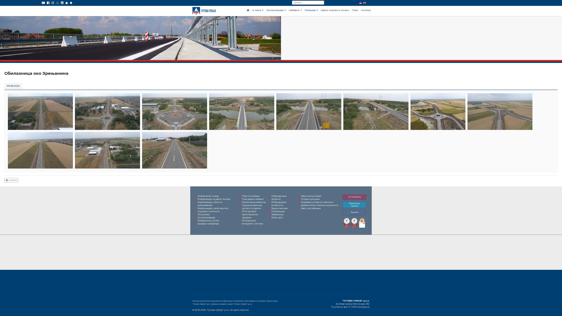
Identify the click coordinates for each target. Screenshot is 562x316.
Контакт (366, 10)
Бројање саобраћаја (208, 223)
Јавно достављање (311, 208)
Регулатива (204, 214)
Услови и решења (310, 199)
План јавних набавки (253, 199)
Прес (355, 10)
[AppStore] (67, 3)
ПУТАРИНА (354, 197)
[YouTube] (43, 3)
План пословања (250, 196)
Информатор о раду (208, 196)
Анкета (354, 212)
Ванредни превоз (354, 204)
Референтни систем (208, 220)
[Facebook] (48, 3)
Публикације (278, 211)
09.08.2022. (13, 86)
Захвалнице (277, 214)
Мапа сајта (277, 217)
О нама (256, 10)
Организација (274, 10)
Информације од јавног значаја (214, 199)
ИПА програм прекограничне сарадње (250, 214)
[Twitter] (57, 3)
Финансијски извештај (253, 202)
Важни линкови (279, 208)
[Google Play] (71, 3)
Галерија (310, 10)
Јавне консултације (311, 196)
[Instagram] (53, 3)
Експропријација (206, 217)
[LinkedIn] (62, 3)
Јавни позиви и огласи (335, 10)
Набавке (294, 10)
